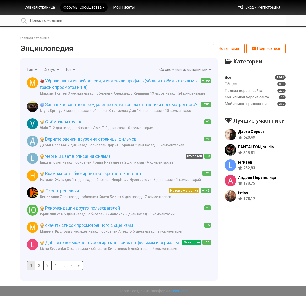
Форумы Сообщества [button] (82, 7)
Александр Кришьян (131, 93)
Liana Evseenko (53, 249)
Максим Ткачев (53, 93)
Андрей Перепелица (257, 177)
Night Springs (51, 111)
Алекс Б (125, 231)
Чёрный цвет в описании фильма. (77, 156)
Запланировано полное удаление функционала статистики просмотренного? (120, 104)
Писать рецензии (61, 190)
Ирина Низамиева (107, 162)
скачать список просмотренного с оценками (88, 225)
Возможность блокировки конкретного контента (92, 173)
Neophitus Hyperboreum (132, 180)
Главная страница (39, 7)
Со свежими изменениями (183, 69)
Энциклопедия (46, 48)
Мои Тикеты (124, 7)
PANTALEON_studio (256, 147)
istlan (243, 193)
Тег (69, 69)
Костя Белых (110, 197)
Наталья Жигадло (55, 180)
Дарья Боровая (53, 145)
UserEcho (179, 291)
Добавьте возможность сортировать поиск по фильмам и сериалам (111, 242)
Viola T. (46, 128)
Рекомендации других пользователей (82, 208)
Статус (50, 69)
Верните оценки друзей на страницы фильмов (90, 139)
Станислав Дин (122, 111)
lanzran (46, 162)
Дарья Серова (251, 131)
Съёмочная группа (63, 121)
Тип (30, 69)
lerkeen (245, 162)
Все (254, 77)
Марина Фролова (55, 231)
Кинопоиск (49, 197)
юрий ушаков (51, 214)
